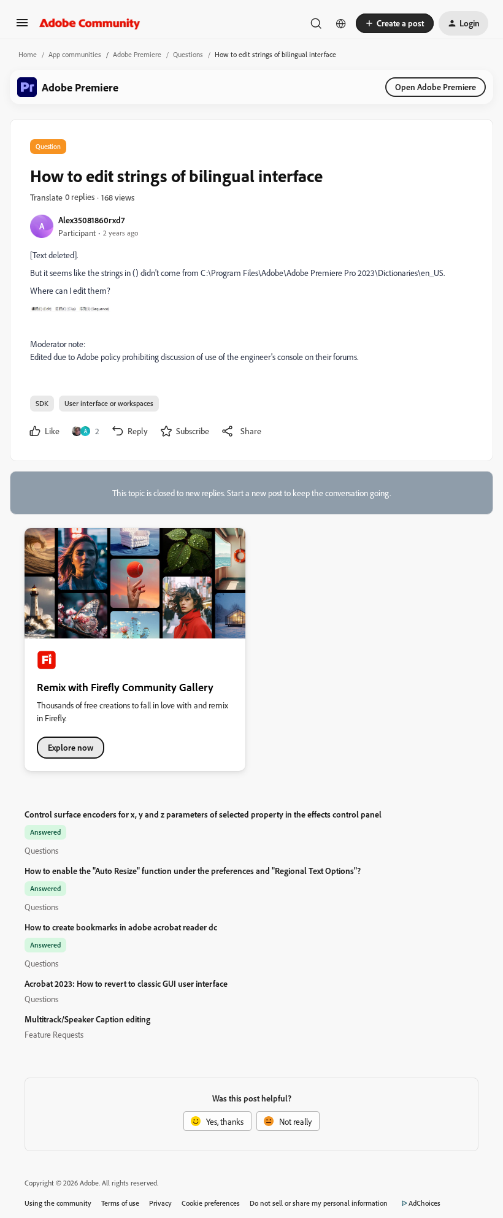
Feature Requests (54, 1034)
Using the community (58, 1203)
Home (27, 54)
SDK (42, 403)
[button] (22, 26)
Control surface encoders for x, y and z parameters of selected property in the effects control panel (203, 814)
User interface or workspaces (108, 403)
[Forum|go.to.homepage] (89, 23)
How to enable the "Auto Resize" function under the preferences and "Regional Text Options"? (193, 870)
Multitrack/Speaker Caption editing (87, 1019)
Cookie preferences (211, 1203)
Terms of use (120, 1203)
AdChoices (424, 1203)
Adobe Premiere (137, 54)
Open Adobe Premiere (435, 87)
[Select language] (341, 23)
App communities (74, 54)
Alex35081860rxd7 (91, 220)
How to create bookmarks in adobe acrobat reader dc (121, 927)
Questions (188, 54)
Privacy (160, 1203)
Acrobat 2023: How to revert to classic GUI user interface (126, 983)
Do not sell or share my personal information (319, 1203)
